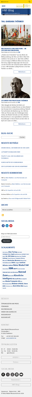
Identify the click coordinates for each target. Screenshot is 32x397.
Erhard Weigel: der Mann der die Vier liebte (15, 148)
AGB (19, 391)
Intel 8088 (22, 268)
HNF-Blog (15, 385)
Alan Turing (12, 252)
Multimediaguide (6, 309)
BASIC (4, 256)
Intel (19, 268)
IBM (11, 268)
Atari (27, 254)
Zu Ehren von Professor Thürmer (14, 101)
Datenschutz (12, 391)
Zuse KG (4, 288)
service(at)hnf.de (11, 338)
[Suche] (29, 1)
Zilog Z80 (26, 286)
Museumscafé (5, 317)
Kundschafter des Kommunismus (12, 162)
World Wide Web (18, 286)
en (4, 1)
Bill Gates (11, 256)
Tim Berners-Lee (9, 286)
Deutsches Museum (14, 260)
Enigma (17, 262)
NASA (4, 281)
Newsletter (15, 380)
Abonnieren (6, 241)
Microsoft (15, 279)
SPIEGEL (21, 284)
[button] (3, 225)
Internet (5, 272)
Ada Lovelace (5, 252)
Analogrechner (7, 254)
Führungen (4, 306)
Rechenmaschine (7, 283)
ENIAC (13, 262)
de (2, 1)
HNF (19, 52)
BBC (7, 256)
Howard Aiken (5, 268)
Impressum (4, 391)
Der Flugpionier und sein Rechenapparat (14, 166)
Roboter (15, 283)
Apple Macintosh (18, 254)
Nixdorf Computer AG (12, 281)
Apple (13, 254)
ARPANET (24, 254)
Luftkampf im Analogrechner (10, 152)
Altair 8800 (19, 252)
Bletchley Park (18, 256)
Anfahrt (15, 357)
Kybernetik (11, 275)
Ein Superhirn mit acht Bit (13, 190)
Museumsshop (6, 314)
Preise (15, 362)
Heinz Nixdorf (19, 265)
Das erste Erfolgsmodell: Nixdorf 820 (19, 198)
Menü (3, 6)
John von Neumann (13, 272)
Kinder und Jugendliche (8, 312)
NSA (21, 281)
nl (7, 1)
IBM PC (15, 269)
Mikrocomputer (23, 279)
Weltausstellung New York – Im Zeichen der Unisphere (13, 49)
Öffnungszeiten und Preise (10, 304)
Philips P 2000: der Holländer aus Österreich (12, 157)
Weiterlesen (21, 72)
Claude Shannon (11, 258)
